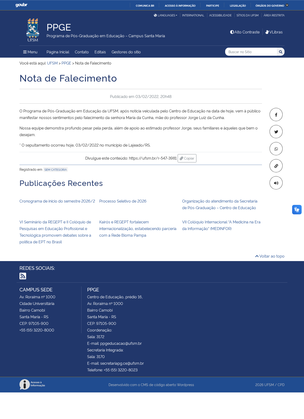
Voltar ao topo (272, 255)
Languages (166, 15)
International (193, 15)
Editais (100, 51)
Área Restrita (274, 15)
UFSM (269, 384)
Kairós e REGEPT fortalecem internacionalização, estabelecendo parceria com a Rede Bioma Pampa (137, 228)
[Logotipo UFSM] (33, 28)
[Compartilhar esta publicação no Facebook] (276, 114)
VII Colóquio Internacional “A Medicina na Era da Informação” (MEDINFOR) (221, 225)
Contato (82, 51)
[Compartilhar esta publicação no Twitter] (276, 131)
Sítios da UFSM (248, 15)
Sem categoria (55, 169)
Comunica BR (145, 5)
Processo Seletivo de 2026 (123, 200)
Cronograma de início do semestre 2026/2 (57, 200)
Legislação (238, 5)
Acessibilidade (220, 15)
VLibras (276, 31)
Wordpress (185, 384)
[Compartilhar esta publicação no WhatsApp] (276, 148)
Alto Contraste (247, 31)
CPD (281, 384)
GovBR (21, 5)
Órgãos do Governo (270, 5)
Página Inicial (58, 51)
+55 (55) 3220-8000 (36, 329)
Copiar (189, 158)
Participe (212, 5)
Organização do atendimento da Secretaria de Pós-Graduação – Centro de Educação (219, 204)
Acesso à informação (180, 5)
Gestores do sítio (126, 51)
